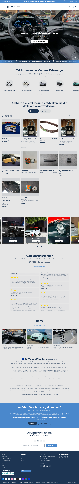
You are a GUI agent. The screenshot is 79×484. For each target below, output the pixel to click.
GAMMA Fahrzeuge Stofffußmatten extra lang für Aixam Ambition (9, 199)
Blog (22, 456)
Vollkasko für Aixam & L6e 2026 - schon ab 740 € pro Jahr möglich (64, 348)
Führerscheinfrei (6, 460)
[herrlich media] (21, 482)
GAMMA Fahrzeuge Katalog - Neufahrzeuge (9, 139)
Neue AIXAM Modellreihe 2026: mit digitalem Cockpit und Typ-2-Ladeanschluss (13, 348)
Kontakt (75, 1)
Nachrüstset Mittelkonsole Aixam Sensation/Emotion (29, 139)
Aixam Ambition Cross (43, 90)
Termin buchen (6, 464)
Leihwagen (4, 462)
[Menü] (3, 6)
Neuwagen (4, 456)
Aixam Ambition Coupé (26, 90)
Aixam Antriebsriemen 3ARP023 (48, 138)
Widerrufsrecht (60, 482)
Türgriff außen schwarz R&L (47, 170)
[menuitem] (11, 456)
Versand (69, 482)
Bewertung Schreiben (39, 266)
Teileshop (4, 465)
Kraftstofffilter (24, 197)
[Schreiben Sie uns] (75, 7)
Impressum (74, 482)
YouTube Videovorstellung (39, 41)
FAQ (22, 462)
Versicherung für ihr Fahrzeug (62, 1)
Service (71, 1)
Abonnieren (50, 445)
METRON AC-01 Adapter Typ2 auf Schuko (10, 171)
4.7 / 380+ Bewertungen (39, 262)
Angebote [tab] (46, 111)
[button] (66, 7)
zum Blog (38, 325)
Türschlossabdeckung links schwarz (66, 171)
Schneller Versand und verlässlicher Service (56, 61)
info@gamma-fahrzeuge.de (48, 456)
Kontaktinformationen (51, 482)
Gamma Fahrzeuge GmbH (11, 482)
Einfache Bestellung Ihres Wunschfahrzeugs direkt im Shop (23, 61)
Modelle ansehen (43, 423)
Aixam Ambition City (9, 90)
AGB (66, 482)
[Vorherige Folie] (70, 57)
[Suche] (67, 6)
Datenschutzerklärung (40, 482)
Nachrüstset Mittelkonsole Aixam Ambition (68, 139)
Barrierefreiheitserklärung (28, 482)
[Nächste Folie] (75, 57)
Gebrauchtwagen (6, 458)
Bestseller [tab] (34, 111)
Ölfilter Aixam (24, 170)
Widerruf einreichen (26, 470)
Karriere (23, 458)
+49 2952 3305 (45, 458)
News (3, 467)
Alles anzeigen (72, 115)
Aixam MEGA (59, 90)
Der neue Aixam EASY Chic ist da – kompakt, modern (38, 348)
